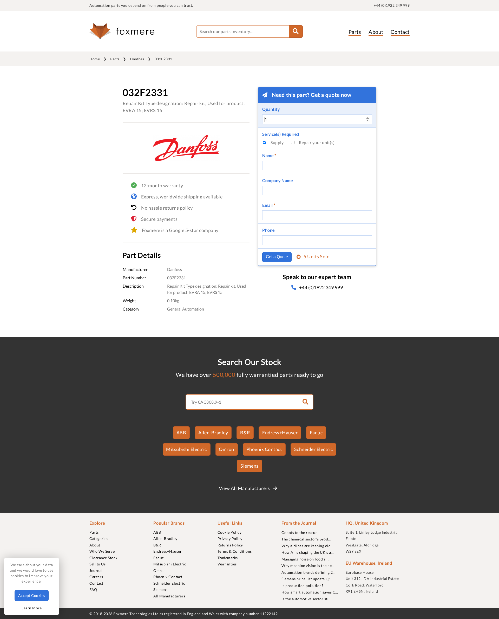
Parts (355, 32)
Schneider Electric (313, 449)
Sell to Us (97, 564)
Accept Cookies (31, 595)
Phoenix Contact (264, 449)
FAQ (93, 589)
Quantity (271, 109)
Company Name (277, 180)
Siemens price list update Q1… (307, 579)
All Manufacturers (169, 596)
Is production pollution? (302, 585)
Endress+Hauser (280, 432)
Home (94, 59)
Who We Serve (102, 551)
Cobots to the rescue (299, 532)
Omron (226, 449)
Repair (317, 142)
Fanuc (316, 432)
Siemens (249, 466)
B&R (245, 432)
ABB (181, 432)
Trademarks (228, 558)
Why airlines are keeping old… (307, 546)
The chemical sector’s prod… (306, 539)
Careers (96, 577)
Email (268, 205)
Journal (96, 570)
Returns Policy (230, 545)
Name (269, 155)
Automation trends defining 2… (308, 572)
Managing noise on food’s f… (306, 559)
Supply (277, 142)
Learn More (32, 608)
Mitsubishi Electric (186, 449)
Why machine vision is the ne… (307, 565)
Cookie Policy (230, 532)
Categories (98, 538)
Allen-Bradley (213, 432)
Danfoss (137, 59)
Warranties (227, 564)
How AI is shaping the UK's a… (307, 552)
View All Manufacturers (245, 488)
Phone (268, 230)
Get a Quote (277, 257)
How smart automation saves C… (309, 592)
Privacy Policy (230, 538)
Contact (400, 32)
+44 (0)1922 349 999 (392, 5)
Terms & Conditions (235, 551)
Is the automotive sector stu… (306, 599)
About (376, 32)
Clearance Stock (103, 558)
